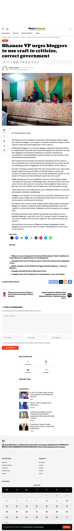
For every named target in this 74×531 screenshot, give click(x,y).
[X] (46, 363)
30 (57, 517)
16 (57, 506)
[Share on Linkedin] (23, 62)
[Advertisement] (37, 13)
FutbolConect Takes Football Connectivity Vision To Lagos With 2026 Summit (42, 426)
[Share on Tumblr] (26, 62)
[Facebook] (28, 363)
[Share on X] (14, 62)
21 (36, 512)
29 (47, 517)
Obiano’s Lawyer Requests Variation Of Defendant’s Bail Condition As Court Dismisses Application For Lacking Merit (39, 257)
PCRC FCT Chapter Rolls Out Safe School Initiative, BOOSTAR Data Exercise (42, 395)
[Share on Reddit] (29, 62)
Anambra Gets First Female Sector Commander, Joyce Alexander (38, 274)
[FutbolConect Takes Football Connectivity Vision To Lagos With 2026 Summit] (24, 427)
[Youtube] (28, 371)
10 (67, 501)
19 (17, 512)
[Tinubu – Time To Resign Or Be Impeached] (24, 405)
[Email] (35, 62)
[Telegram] (46, 371)
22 (47, 512)
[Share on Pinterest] (17, 62)
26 (17, 517)
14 (37, 506)
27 (27, 517)
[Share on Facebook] (11, 62)
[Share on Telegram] (32, 62)
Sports (32, 420)
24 (67, 512)
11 (7, 506)
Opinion (32, 407)
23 (57, 512)
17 (67, 506)
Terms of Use (39, 527)
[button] (66, 527)
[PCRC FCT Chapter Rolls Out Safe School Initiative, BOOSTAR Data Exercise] (24, 395)
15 (47, 506)
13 (26, 506)
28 (37, 517)
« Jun (3, 522)
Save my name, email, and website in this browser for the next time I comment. (27, 343)
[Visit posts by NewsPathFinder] (5, 69)
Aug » (7, 522)
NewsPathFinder (13, 67)
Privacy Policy (27, 527)
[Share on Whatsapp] (20, 62)
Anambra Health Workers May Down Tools (29, 271)
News (5, 40)
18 (7, 512)
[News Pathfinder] (37, 29)
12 (16, 506)
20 (27, 512)
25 (7, 517)
